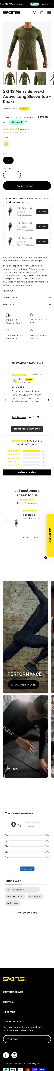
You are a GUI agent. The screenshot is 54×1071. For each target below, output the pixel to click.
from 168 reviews (27, 503)
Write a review (27, 869)
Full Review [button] (19, 417)
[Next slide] (48, 400)
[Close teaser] (45, 557)
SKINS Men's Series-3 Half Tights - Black (26, 223)
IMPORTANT (9, 1012)
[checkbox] (12, 903)
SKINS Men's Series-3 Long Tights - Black (26, 238)
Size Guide (8, 304)
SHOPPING (8, 1002)
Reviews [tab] (13, 881)
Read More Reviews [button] (27, 428)
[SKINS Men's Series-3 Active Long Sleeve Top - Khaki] (9, 78)
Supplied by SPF (33, 1064)
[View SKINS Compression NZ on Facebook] (6, 1055)
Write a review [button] (27, 472)
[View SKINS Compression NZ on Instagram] (14, 1055)
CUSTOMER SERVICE (13, 992)
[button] (10, 129)
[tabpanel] (27, 916)
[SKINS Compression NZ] (12, 12)
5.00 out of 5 (34, 440)
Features (8, 291)
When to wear (10, 297)
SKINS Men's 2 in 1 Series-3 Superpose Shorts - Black (26, 208)
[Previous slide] (5, 400)
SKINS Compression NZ (17, 1064)
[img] (19, 375)
